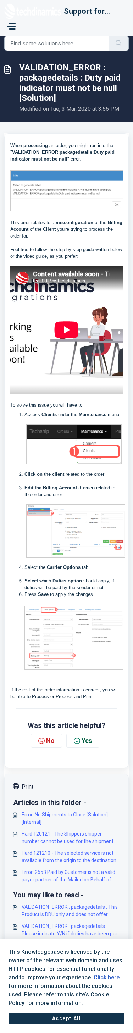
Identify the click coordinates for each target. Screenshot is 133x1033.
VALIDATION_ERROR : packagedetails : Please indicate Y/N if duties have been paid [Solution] (71, 930)
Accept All (66, 1018)
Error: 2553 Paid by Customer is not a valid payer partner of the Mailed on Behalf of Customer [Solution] (68, 876)
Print (27, 786)
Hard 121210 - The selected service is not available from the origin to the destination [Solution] (69, 857)
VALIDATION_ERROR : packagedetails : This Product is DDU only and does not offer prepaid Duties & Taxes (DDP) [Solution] (70, 911)
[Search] (119, 43)
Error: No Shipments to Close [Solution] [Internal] (65, 818)
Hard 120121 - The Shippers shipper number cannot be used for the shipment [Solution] (67, 838)
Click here (107, 977)
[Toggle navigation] (11, 26)
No (50, 740)
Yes (87, 740)
